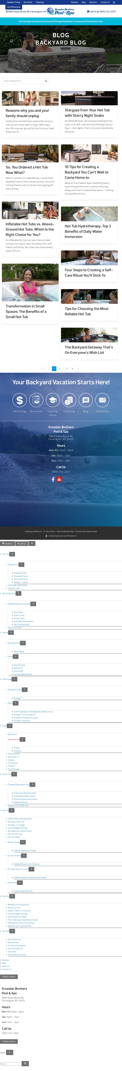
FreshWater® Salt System (25, 796)
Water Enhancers (21, 802)
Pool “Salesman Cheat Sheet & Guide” (23, 920)
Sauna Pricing (19, 665)
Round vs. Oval (14, 908)
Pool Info (90, 21)
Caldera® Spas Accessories (19, 604)
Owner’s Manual (14, 855)
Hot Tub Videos (14, 837)
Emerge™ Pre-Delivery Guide (26, 718)
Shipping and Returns (33, 531)
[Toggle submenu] (12, 554)
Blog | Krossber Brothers (60, 10)
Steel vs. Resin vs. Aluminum (19, 911)
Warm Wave (19, 651)
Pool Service (13, 942)
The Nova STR (14, 754)
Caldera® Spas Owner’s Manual (26, 864)
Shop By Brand (14, 643)
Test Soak (12, 951)
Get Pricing (19, 411)
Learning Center (53, 413)
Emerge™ (18, 698)
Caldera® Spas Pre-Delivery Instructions (30, 877)
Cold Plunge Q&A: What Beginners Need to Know (33, 712)
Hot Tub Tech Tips (15, 834)
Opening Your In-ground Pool (19, 926)
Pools (64, 21)
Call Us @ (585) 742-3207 (102, 11)
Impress (11, 760)
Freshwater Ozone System (25, 793)
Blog (84, 2)
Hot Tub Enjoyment (21, 624)
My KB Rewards (13, 7)
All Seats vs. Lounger (16, 825)
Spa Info (82, 21)
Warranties (12, 882)
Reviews (5, 960)
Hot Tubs (23, 21)
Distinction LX (13, 757)
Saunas (46, 21)
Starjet (17, 748)
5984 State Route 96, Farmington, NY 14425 (30, 11)
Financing (40, 2)
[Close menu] (31, 543)
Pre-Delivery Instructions (18, 869)
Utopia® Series (20, 573)
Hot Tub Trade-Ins (15, 949)
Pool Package (13, 769)
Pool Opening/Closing (17, 955)
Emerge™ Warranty (22, 721)
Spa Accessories (35, 21)
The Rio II (11, 766)
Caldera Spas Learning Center (20, 819)
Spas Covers (19, 615)
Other (10, 656)
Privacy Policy (49, 531)
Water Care (72, 21)
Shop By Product (15, 689)
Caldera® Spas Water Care (19, 785)
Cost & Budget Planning (17, 828)
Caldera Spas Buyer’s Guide (25, 850)
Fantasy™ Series (21, 582)
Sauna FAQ (18, 671)
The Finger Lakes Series (17, 585)
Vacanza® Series (21, 579)
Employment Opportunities (86, 531)
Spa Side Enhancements (23, 621)
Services (98, 21)
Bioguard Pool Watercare (18, 805)
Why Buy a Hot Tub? (16, 822)
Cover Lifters (19, 618)
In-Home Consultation (17, 945)
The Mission (13, 763)
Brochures (28, 2)
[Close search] (9, 1052)
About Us (93, 2)
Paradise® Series (21, 576)
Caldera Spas (13, 564)
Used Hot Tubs (14, 588)
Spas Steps (18, 612)
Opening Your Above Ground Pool (21, 923)
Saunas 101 (18, 668)
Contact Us (105, 2)
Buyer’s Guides (14, 842)
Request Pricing (13, 2)
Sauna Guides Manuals (23, 674)
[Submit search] (25, 1063)
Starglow (18, 751)
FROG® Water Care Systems (26, 799)
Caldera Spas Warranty (23, 891)
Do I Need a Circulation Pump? (20, 831)
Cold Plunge (56, 21)
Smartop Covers (15, 627)
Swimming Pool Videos (17, 917)
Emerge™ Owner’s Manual (24, 714)
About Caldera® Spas (65, 531)
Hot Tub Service (14, 939)
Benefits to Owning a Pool (18, 904)
